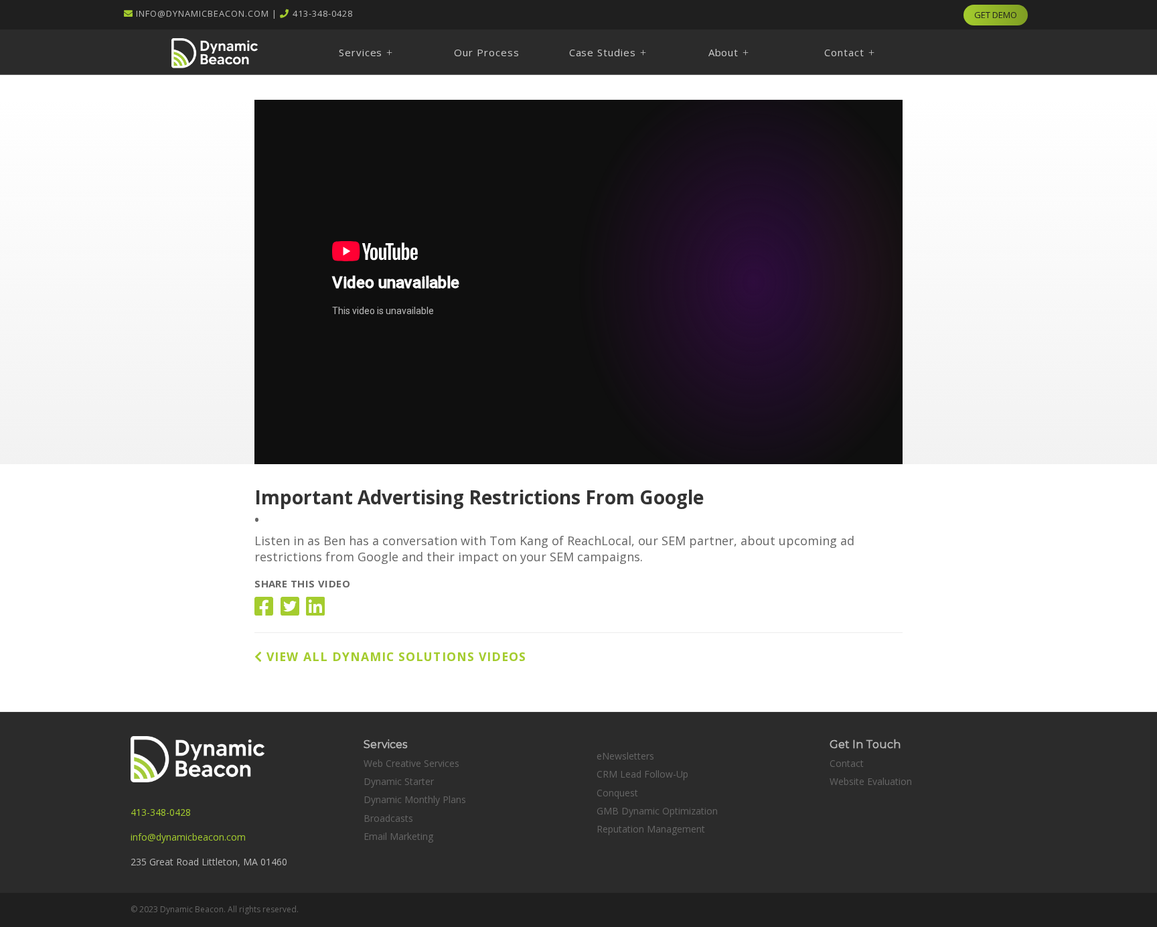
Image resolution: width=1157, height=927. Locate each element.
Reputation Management (651, 829)
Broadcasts (388, 818)
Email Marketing (398, 836)
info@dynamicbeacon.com (202, 13)
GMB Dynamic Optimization (657, 810)
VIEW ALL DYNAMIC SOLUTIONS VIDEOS (394, 656)
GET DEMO (995, 15)
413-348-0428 (322, 13)
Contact (847, 763)
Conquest (617, 792)
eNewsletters (625, 756)
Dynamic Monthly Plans (415, 799)
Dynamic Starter (399, 781)
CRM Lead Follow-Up (642, 774)
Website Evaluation (871, 781)
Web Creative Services (411, 763)
